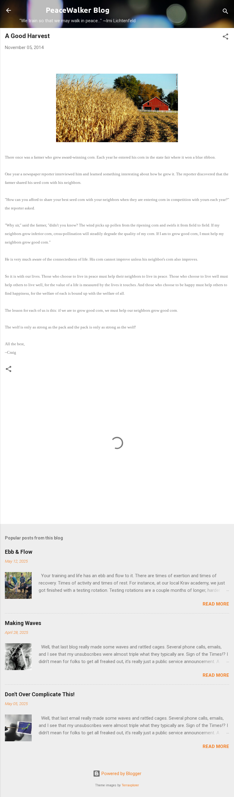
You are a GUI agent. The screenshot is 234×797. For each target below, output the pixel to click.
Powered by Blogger (120, 773)
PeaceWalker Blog (77, 10)
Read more (216, 604)
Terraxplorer (130, 785)
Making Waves (23, 623)
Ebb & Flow (18, 552)
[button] (225, 37)
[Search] (225, 12)
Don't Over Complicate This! (40, 694)
